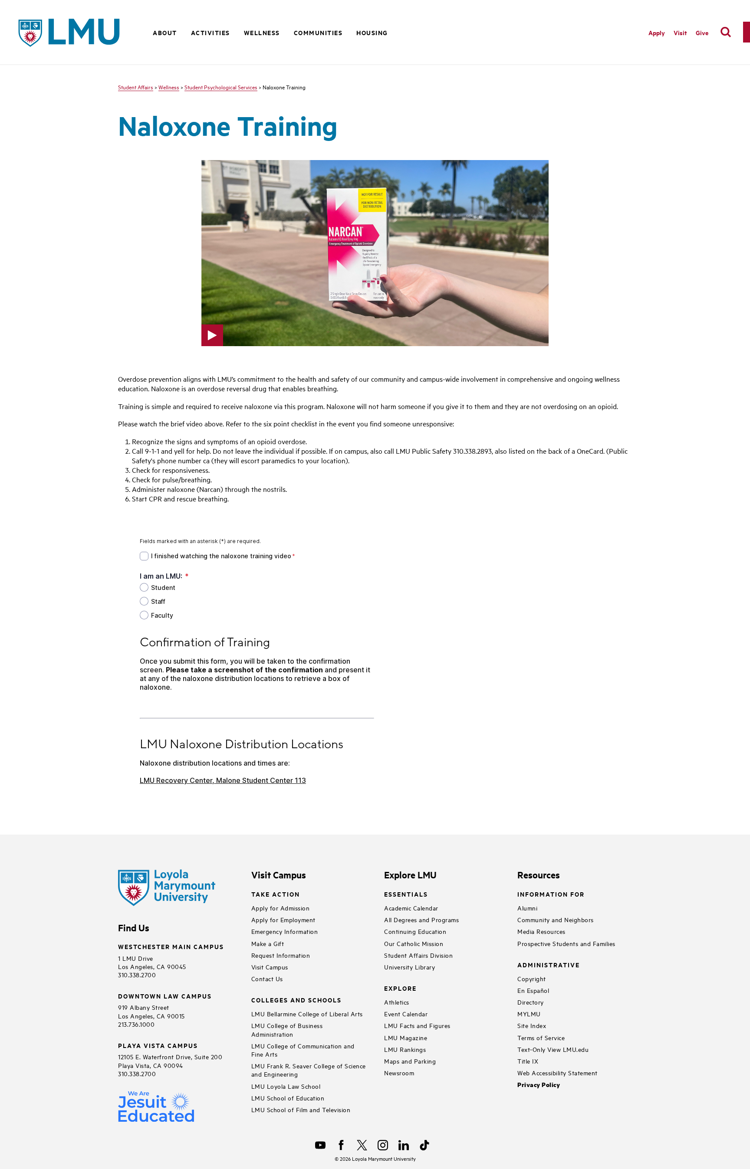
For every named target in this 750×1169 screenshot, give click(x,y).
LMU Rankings (405, 1049)
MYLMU (529, 1013)
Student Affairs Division (418, 955)
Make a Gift (267, 943)
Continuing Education (415, 931)
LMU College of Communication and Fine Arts (303, 1049)
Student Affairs (135, 87)
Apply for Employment (283, 919)
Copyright (531, 978)
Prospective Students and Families (566, 943)
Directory (530, 1002)
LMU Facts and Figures (417, 1025)
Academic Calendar (411, 908)
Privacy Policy (538, 1085)
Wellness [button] (262, 32)
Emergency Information (284, 931)
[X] (362, 1145)
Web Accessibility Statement (557, 1072)
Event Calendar (406, 1013)
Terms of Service (541, 1037)
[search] (725, 32)
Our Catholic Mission (413, 943)
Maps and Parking (410, 1061)
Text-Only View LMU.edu (553, 1049)
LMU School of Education (288, 1098)
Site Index (531, 1025)
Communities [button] (318, 32)
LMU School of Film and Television (301, 1109)
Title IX (527, 1061)
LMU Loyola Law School (286, 1086)
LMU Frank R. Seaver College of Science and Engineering (308, 1069)
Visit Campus (269, 967)
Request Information (280, 955)
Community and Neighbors (555, 919)
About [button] (165, 32)
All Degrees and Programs (421, 919)
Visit (680, 32)
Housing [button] (372, 32)
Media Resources (541, 931)
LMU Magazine (405, 1037)
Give (702, 32)
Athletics (396, 1002)
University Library (409, 967)
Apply (656, 32)
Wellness (168, 87)
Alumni (527, 908)
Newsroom (399, 1072)
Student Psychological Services (220, 87)
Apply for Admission (280, 908)
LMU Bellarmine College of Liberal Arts (307, 1013)
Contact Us (267, 978)
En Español (533, 990)
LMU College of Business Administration (287, 1029)
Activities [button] (210, 32)
